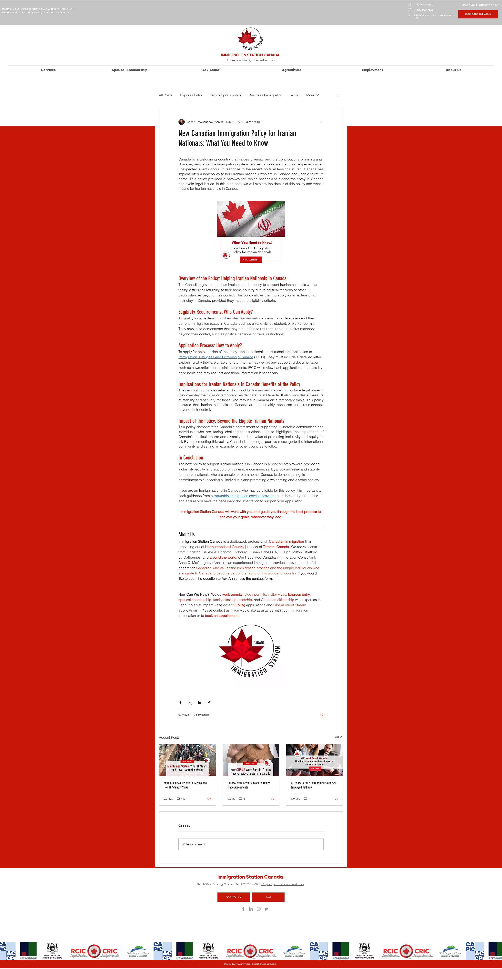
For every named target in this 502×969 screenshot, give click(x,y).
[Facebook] (243, 909)
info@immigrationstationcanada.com (282, 884)
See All (339, 736)
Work (294, 95)
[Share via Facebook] (180, 703)
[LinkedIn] (251, 909)
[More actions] (321, 121)
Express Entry (191, 95)
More (310, 95)
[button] (338, 95)
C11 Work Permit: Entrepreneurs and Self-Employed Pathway (314, 785)
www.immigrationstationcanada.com (256, 964)
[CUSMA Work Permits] (251, 760)
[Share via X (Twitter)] (190, 703)
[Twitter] (266, 909)
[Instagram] (258, 909)
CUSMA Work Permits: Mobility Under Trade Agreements (248, 785)
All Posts (165, 95)
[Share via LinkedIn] (199, 703)
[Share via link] (209, 703)
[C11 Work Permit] (314, 760)
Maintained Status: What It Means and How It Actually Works (185, 785)
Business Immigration (266, 95)
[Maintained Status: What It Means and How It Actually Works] (187, 760)
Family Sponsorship (225, 95)
